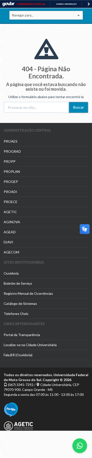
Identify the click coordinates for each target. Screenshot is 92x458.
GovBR (8, 4)
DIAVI (8, 242)
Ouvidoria (11, 273)
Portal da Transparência (22, 335)
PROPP (9, 161)
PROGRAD (12, 151)
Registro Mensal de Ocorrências (28, 293)
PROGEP (11, 181)
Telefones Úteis (16, 313)
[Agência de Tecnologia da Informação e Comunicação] (46, 426)
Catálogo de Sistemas (20, 303)
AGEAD (10, 232)
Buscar (78, 107)
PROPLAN (12, 171)
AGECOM (11, 252)
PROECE (10, 202)
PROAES (10, 141)
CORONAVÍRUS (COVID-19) (31, 4)
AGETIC (10, 212)
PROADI (10, 192)
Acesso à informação (66, 4)
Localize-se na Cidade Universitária (30, 345)
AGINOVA (12, 222)
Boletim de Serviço (18, 283)
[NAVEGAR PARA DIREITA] (89, 4)
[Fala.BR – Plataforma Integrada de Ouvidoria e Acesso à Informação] (46, 409)
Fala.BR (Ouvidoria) (18, 355)
